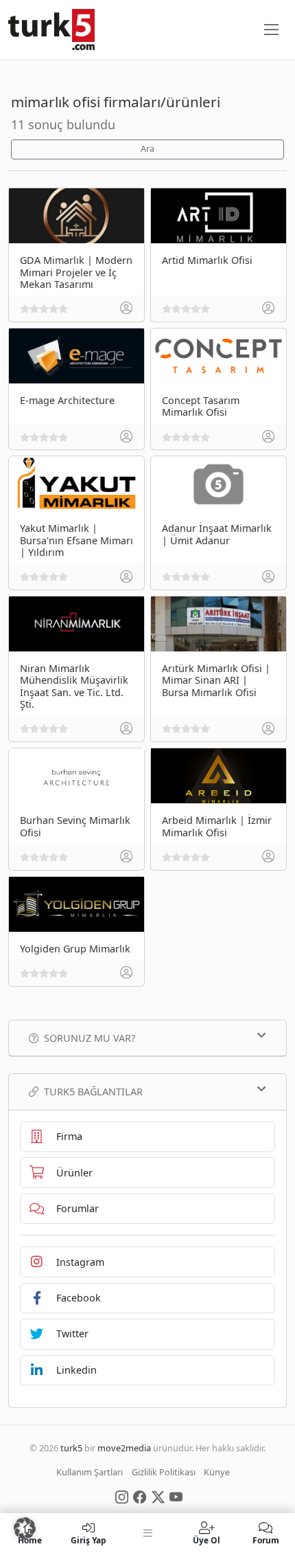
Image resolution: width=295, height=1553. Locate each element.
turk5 (71, 1448)
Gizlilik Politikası (164, 1472)
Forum (265, 1539)
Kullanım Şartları (89, 1472)
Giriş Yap (88, 1539)
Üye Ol (206, 1539)
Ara (147, 149)
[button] (24, 1528)
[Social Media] (121, 1496)
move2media (124, 1448)
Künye (217, 1472)
